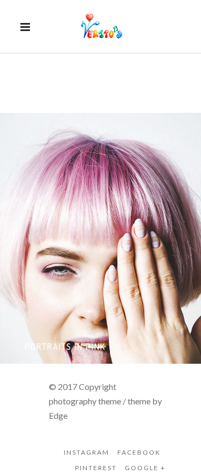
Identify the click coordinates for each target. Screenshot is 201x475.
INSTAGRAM (86, 452)
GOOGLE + (145, 468)
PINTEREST (96, 468)
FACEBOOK (139, 452)
